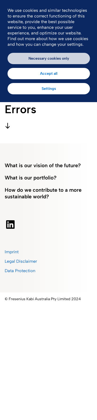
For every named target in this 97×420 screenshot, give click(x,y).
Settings (49, 88)
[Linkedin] (10, 224)
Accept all (48, 73)
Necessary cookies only (48, 58)
